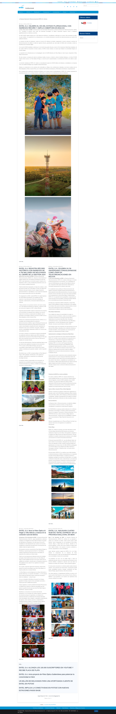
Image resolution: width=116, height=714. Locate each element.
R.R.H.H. (28, 12)
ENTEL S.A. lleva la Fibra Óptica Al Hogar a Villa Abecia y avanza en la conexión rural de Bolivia (32, 533)
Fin (59, 696)
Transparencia (46, 12)
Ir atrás (41, 704)
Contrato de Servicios (49, 707)
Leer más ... (21, 261)
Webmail (58, 707)
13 (52, 696)
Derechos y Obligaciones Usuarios (77, 707)
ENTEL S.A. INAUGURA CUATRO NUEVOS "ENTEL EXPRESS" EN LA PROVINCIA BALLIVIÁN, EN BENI (63, 533)
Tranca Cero (72, 12)
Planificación (36, 12)
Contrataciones (56, 12)
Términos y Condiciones (38, 707)
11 (49, 696)
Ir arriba (96, 711)
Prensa (64, 12)
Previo (42, 696)
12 (50, 696)
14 (53, 696)
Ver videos (89, 22)
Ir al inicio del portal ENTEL (50, 704)
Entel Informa (65, 707)
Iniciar (39, 696)
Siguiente (56, 696)
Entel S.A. (21, 12)
